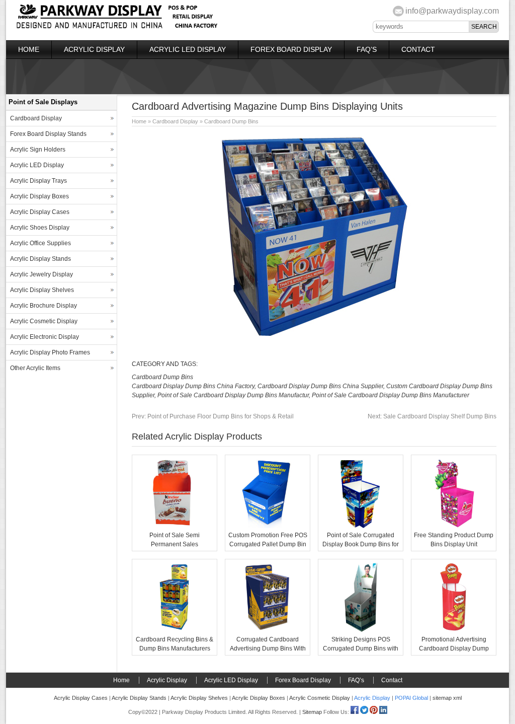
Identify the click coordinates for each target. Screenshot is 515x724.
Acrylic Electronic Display (44, 336)
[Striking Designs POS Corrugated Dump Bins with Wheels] (360, 630)
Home (28, 49)
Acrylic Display (94, 49)
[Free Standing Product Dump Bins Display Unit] (453, 526)
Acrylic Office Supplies (40, 243)
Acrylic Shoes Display (39, 227)
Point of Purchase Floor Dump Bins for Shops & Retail (213, 416)
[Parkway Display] (116, 27)
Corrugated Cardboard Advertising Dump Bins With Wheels (268, 648)
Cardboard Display (175, 121)
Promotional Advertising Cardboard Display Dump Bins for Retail (454, 648)
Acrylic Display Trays (38, 180)
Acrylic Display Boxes (39, 196)
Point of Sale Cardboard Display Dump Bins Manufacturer (390, 395)
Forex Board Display (291, 49)
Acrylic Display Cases (39, 211)
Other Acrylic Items (35, 368)
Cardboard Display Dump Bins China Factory (193, 386)
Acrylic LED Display (187, 49)
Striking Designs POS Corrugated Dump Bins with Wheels (360, 648)
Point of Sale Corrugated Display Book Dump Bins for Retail (360, 544)
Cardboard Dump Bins (231, 121)
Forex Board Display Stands (48, 133)
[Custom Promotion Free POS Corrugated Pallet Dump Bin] (267, 526)
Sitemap (312, 712)
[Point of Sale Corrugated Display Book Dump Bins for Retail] (360, 526)
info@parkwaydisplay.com (452, 11)
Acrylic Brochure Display (43, 305)
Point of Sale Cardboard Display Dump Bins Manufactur (233, 395)
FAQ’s (367, 49)
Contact (418, 49)
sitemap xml (447, 698)
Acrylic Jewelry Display (41, 274)
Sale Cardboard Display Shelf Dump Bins (432, 416)
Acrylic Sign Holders (37, 149)
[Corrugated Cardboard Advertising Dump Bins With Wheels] (267, 630)
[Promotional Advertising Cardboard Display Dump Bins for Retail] (453, 630)
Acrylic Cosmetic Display (43, 321)
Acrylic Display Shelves (42, 290)
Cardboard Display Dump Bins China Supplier (320, 386)
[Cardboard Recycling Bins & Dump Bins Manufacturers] (174, 630)
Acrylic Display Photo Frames (50, 352)
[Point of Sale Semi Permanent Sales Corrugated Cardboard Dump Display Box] (174, 526)
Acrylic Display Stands (40, 258)
